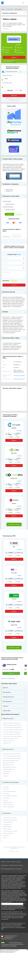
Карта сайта (19, 868)
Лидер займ (14, 625)
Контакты (8, 861)
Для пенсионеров (7, 771)
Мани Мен (14, 453)
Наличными (6, 787)
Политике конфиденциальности (7, 952)
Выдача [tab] (9, 214)
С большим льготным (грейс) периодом (12, 736)
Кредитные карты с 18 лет (9, 740)
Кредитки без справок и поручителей (11, 723)
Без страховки (6, 798)
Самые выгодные (7, 828)
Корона (14, 503)
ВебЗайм (14, 428)
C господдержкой (7, 824)
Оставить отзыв (16, 236)
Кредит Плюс (14, 478)
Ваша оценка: (6, 280)
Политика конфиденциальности (8, 868)
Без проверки (6, 793)
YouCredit (14, 599)
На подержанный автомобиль (10, 820)
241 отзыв (19, 455)
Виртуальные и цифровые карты (10, 760)
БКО (14, 546)
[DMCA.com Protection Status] (5, 942)
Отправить (14, 285)
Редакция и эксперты (16, 861)
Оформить (14, 57)
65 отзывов (19, 430)
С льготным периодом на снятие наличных (13, 729)
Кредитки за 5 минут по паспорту (10, 738)
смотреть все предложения (8, 678)
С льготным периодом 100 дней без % (12, 732)
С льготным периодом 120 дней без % (12, 734)
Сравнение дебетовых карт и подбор (11, 754)
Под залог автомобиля (8, 804)
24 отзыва (19, 506)
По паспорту (6, 789)
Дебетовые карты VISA (8, 765)
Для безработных (7, 743)
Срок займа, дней (7, 82)
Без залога (5, 800)
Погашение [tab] (19, 214)
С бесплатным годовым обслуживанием (12, 727)
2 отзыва (19, 480)
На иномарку (6, 835)
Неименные (6, 776)
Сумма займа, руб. (7, 75)
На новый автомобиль (8, 833)
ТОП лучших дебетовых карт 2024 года (12, 756)
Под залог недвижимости (9, 806)
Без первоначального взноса (10, 817)
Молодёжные (6, 773)
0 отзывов (17, 44)
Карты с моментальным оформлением (12, 758)
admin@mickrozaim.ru (9, 937)
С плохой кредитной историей (10, 795)
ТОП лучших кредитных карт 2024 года (12, 725)
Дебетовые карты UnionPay (9, 767)
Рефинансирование (7, 826)
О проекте (3, 861)
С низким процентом (8, 822)
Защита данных (4, 865)
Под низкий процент (7, 802)
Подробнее (5, 28)
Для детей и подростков (8, 769)
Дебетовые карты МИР (8, 762)
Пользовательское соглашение (16, 865)
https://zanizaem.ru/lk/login (19, 375)
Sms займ (14, 573)
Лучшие (5, 837)
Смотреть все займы (14, 524)
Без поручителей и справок (9, 791)
